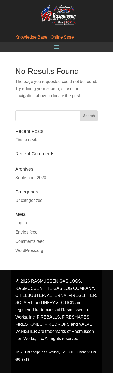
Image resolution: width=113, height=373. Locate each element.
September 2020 (30, 177)
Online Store (62, 37)
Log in (21, 223)
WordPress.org (29, 250)
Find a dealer (27, 140)
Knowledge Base (31, 37)
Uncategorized (29, 200)
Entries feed (26, 232)
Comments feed (30, 241)
